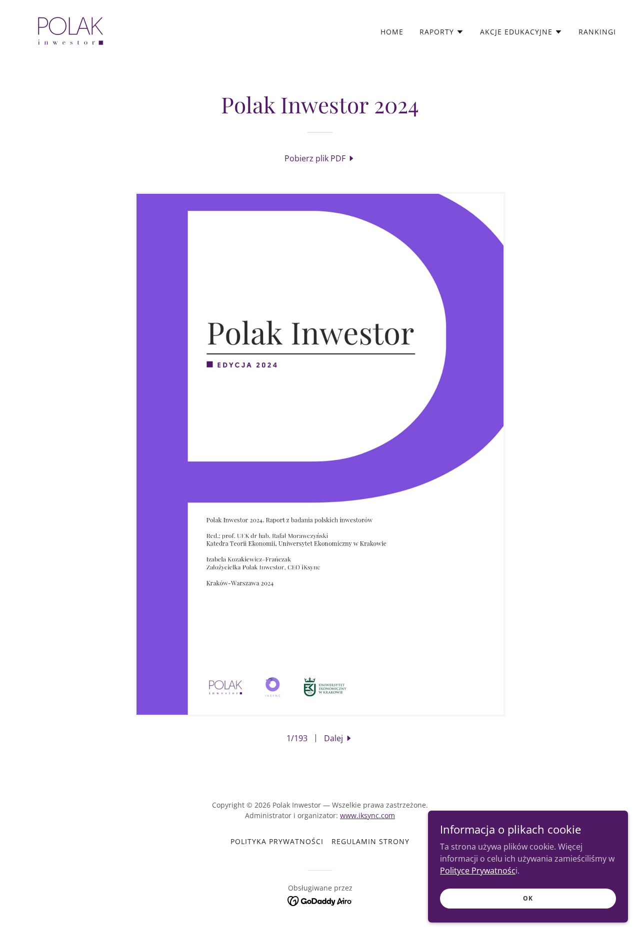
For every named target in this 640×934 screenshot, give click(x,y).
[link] (70, 29)
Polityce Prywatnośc (478, 870)
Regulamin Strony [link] (371, 841)
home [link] (392, 31)
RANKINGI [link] (597, 31)
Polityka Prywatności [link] (277, 841)
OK (528, 898)
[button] (442, 32)
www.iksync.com (367, 815)
